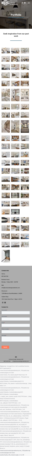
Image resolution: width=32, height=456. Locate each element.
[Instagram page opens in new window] (25, 3)
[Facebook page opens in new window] (22, 3)
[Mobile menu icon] (28, 2)
